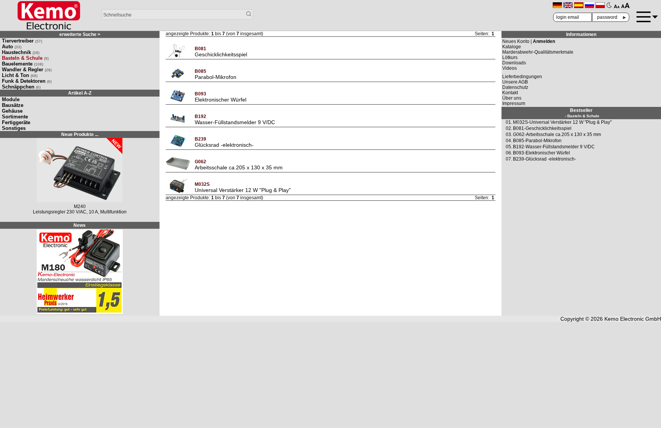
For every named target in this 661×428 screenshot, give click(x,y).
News (79, 225)
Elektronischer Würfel (220, 100)
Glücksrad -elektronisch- (224, 145)
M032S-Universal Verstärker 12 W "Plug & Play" (562, 122)
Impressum (513, 103)
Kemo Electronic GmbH (632, 319)
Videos (509, 68)
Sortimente (15, 117)
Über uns (511, 98)
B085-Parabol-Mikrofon (537, 140)
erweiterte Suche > (79, 34)
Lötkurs (510, 57)
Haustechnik (20, 52)
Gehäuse (12, 111)
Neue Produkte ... (79, 134)
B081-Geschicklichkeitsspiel (542, 128)
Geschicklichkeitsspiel (221, 54)
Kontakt (510, 92)
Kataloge (511, 46)
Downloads (514, 63)
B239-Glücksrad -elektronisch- (544, 159)
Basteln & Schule (25, 58)
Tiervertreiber (22, 41)
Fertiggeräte (16, 122)
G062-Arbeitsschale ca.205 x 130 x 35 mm (557, 134)
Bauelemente (22, 64)
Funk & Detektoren (27, 81)
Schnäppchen (21, 87)
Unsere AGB (515, 82)
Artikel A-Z (79, 93)
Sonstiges (14, 128)
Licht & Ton (19, 75)
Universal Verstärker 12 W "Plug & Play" (243, 190)
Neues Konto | (528, 41)
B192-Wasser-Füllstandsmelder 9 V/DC (554, 146)
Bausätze (12, 105)
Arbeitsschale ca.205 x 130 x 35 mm (239, 167)
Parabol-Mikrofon (215, 77)
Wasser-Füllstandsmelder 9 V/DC (235, 122)
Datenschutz (515, 87)
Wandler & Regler (27, 69)
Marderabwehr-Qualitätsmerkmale (537, 52)
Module (11, 99)
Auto (11, 46)
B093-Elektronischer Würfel (541, 153)
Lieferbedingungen (522, 76)
